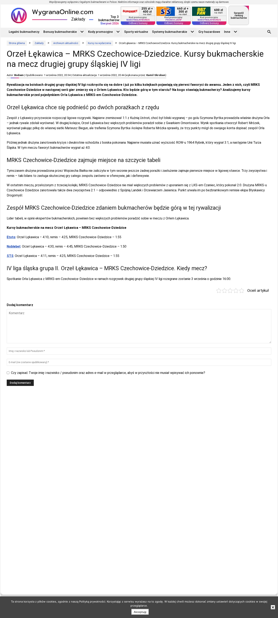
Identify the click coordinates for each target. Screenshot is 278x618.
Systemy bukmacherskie (169, 32)
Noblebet (14, 246)
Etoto (11, 237)
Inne (227, 32)
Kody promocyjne (100, 32)
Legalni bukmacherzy (24, 32)
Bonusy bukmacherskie (60, 32)
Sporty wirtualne (136, 32)
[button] (269, 32)
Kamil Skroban (155, 75)
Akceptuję (140, 612)
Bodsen (19, 75)
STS (10, 256)
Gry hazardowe (209, 32)
